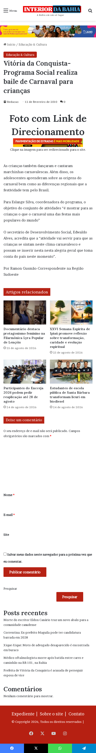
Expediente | (25, 713)
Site (6, 534)
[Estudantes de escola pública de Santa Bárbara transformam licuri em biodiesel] (71, 372)
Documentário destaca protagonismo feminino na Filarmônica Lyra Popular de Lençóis (24, 335)
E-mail (9, 515)
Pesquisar (10, 588)
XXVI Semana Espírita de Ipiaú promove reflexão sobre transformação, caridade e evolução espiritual (70, 338)
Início (10, 44)
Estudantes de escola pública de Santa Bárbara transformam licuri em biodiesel (70, 394)
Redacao (13, 101)
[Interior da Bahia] (52, 10)
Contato (76, 713)
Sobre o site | (54, 713)
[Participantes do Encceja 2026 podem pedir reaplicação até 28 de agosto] (24, 372)
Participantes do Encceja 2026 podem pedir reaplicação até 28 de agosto (23, 394)
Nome (8, 495)
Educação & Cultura (33, 44)
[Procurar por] (90, 12)
